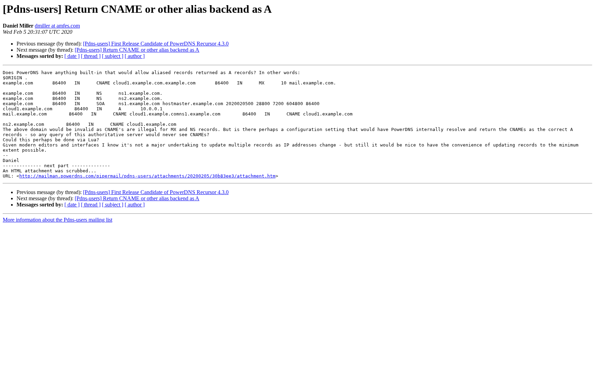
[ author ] (135, 56)
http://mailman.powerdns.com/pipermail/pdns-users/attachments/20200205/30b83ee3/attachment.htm (147, 176)
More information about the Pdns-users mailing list (57, 220)
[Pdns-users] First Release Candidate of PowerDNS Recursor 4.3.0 (156, 44)
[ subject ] (112, 56)
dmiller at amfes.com (57, 26)
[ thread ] (91, 56)
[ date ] (72, 56)
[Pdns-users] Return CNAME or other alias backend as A (137, 50)
